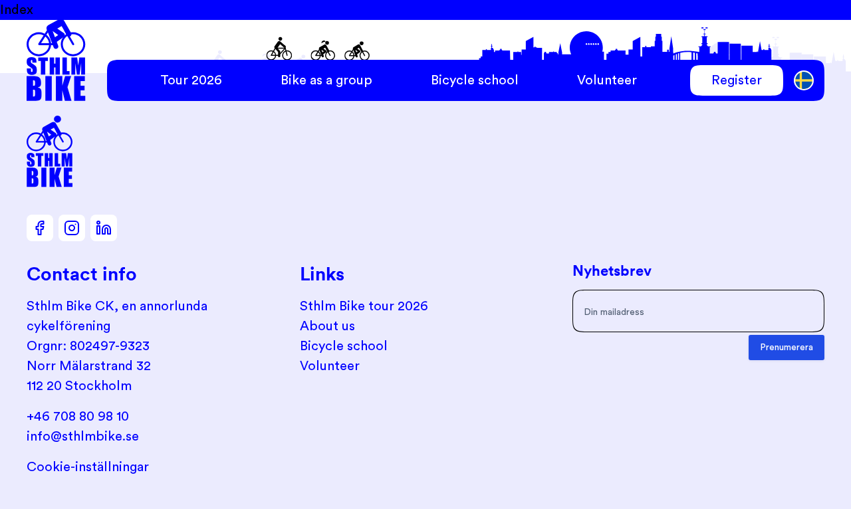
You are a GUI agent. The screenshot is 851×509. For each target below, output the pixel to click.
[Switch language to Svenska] (804, 80)
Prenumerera (786, 347)
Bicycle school (475, 80)
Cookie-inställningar (88, 467)
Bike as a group (326, 80)
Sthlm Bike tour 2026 (364, 306)
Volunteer (607, 80)
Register (736, 80)
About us (327, 326)
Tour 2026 (191, 80)
